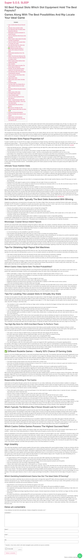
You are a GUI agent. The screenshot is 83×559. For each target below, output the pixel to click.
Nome (6, 529)
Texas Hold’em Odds (13, 95)
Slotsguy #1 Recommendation (15, 112)
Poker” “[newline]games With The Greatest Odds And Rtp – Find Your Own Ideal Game (16, 101)
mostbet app (61, 196)
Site (5, 539)
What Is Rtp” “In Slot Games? (15, 117)
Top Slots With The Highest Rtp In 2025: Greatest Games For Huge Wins (16, 85)
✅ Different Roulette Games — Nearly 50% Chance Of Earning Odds (16, 50)
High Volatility (11, 63)
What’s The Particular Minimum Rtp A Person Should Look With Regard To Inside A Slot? (16, 57)
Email (6, 534)
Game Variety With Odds (14, 92)
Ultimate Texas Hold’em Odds (15, 27)
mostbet (72, 145)
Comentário (8, 512)
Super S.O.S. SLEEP (17, 2)
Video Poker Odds (12, 78)
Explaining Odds (12, 82)
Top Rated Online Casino (14, 93)
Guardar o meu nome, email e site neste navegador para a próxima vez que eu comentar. (27, 545)
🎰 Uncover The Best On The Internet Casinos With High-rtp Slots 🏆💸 (17, 109)
